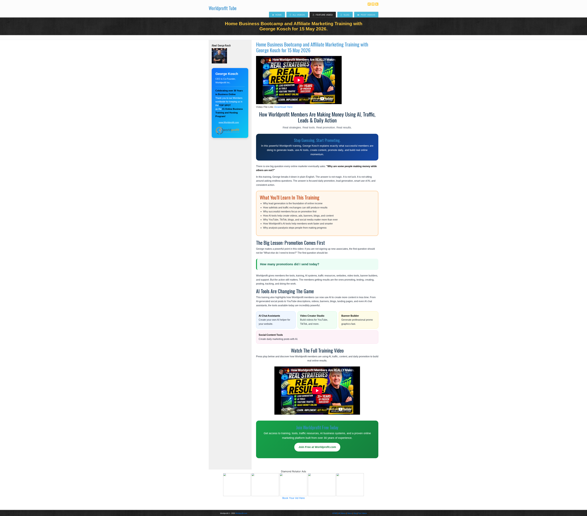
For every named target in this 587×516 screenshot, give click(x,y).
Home (277, 15)
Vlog (345, 15)
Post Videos (366, 15)
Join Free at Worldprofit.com (317, 447)
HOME (334, 513)
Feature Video (323, 15)
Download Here (283, 106)
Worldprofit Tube (222, 7)
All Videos (297, 15)
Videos (349, 513)
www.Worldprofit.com (229, 122)
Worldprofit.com (241, 513)
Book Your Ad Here (293, 497)
